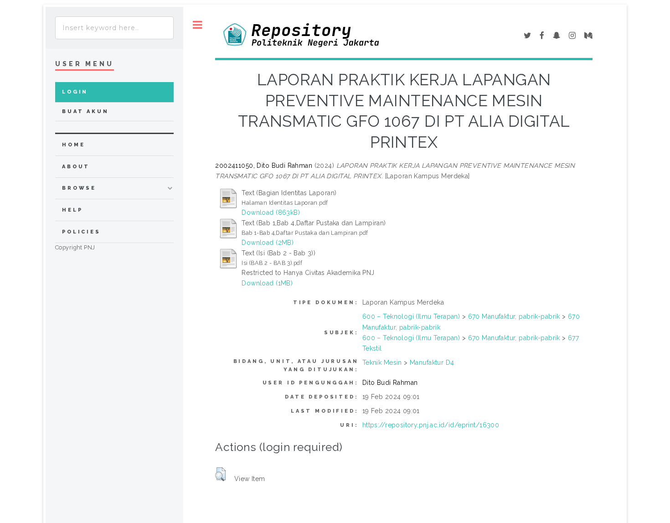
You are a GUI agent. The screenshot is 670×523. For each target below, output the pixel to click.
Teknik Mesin (382, 362)
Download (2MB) (268, 242)
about (76, 167)
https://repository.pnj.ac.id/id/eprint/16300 (430, 425)
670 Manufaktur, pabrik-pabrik (514, 316)
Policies (81, 232)
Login (75, 92)
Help (72, 210)
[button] (220, 474)
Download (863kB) (271, 212)
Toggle (197, 25)
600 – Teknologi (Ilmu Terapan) (411, 316)
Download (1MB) (267, 283)
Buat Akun (85, 111)
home (73, 145)
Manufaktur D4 (432, 362)
